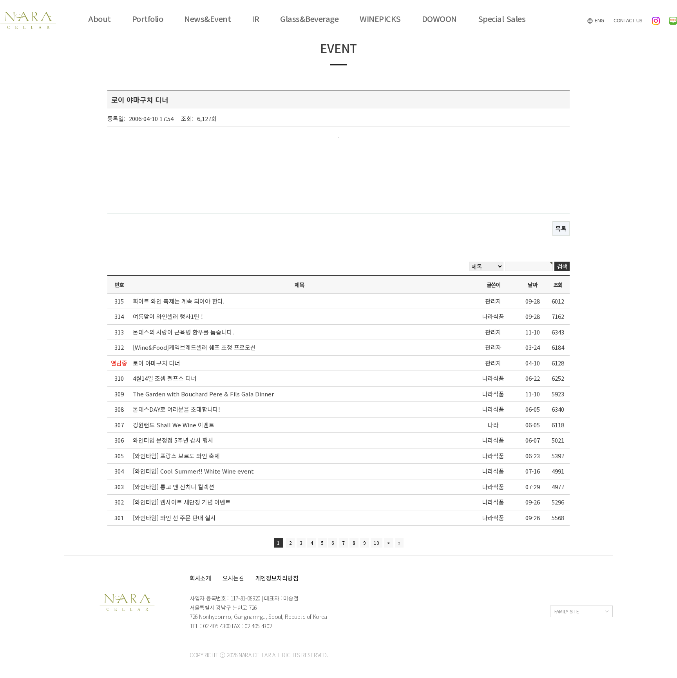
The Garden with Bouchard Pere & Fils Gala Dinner (203, 394)
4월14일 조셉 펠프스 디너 (164, 378)
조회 (557, 284)
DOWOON (439, 19)
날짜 (532, 284)
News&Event (207, 19)
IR (255, 19)
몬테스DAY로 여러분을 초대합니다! (176, 409)
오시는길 (233, 578)
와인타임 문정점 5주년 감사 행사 (173, 440)
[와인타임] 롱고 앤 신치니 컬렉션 (173, 487)
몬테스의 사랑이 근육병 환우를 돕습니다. (183, 332)
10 (376, 542)
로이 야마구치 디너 (156, 363)
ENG (598, 20)
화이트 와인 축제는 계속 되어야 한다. (178, 301)
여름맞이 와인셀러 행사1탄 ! (168, 316)
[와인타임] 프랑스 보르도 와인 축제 (176, 456)
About (99, 19)
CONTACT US (628, 20)
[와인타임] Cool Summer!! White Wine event (193, 471)
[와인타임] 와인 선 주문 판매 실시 (174, 517)
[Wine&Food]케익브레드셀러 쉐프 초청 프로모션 (194, 347)
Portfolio (147, 19)
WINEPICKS (380, 19)
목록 (561, 228)
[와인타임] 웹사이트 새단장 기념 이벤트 (182, 502)
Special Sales (502, 19)
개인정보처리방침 (277, 578)
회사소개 (200, 578)
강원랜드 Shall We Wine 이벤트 (173, 425)
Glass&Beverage (309, 19)
